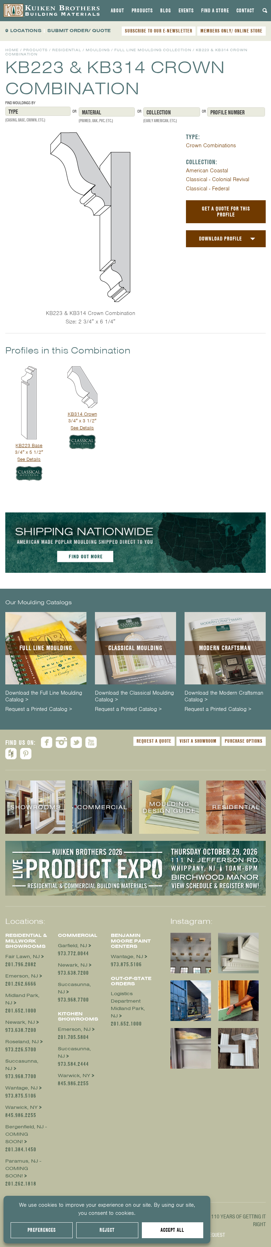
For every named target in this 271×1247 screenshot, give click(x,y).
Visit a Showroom (198, 741)
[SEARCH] (265, 10)
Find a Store (215, 10)
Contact (245, 10)
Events (186, 10)
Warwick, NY (21, 1107)
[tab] (117, 10)
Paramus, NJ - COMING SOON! (23, 1168)
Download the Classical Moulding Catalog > (134, 696)
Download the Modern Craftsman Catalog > (224, 696)
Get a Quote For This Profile (226, 211)
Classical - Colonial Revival (217, 179)
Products (142, 10)
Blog (165, 10)
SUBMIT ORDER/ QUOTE (79, 30)
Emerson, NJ (21, 976)
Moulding (98, 50)
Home (12, 50)
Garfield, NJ (72, 946)
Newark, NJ (20, 1022)
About (117, 10)
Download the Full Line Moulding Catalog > (43, 696)
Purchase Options (244, 741)
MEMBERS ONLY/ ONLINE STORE (231, 31)
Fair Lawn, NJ (22, 957)
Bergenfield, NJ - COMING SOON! (26, 1134)
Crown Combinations (211, 145)
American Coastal (207, 170)
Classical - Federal (207, 188)
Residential (66, 50)
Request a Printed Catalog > (38, 709)
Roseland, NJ (22, 1042)
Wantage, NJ (21, 1088)
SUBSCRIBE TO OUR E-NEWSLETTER (158, 31)
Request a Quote (154, 741)
